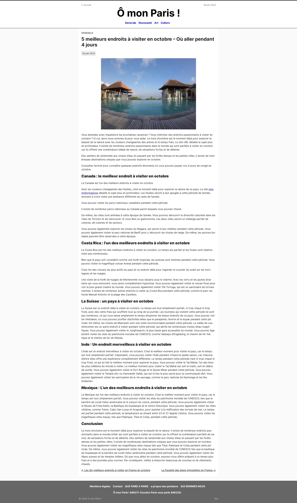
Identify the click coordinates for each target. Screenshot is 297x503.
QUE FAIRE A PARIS (136, 486)
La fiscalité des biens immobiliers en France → (188, 470)
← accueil (86, 5)
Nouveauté (145, 22)
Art (156, 22)
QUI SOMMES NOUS (193, 486)
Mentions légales (100, 486)
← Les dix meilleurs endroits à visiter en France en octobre (115, 470)
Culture (165, 22)
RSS (216, 498)
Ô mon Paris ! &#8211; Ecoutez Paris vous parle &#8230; (147, 492)
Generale (130, 22)
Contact (118, 486)
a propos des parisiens (164, 486)
